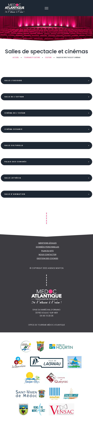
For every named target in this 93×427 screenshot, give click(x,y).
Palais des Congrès (15, 162)
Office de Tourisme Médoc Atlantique (46, 324)
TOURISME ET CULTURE (32, 57)
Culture (48, 57)
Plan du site (47, 250)
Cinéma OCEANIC (13, 129)
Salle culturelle (13, 145)
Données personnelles (47, 247)
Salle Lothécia (12, 178)
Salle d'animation (14, 194)
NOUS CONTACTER (47, 254)
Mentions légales (47, 243)
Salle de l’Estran (14, 97)
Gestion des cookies (47, 258)
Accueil (16, 57)
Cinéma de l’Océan (14, 113)
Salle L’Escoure (13, 80)
